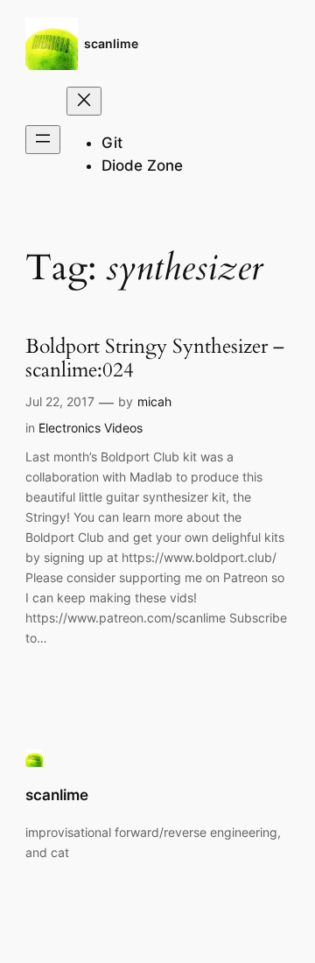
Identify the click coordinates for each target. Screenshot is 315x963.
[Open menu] (42, 139)
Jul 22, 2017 (59, 401)
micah (154, 401)
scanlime (111, 43)
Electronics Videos (90, 427)
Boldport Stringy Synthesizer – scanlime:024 (154, 359)
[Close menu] (84, 101)
